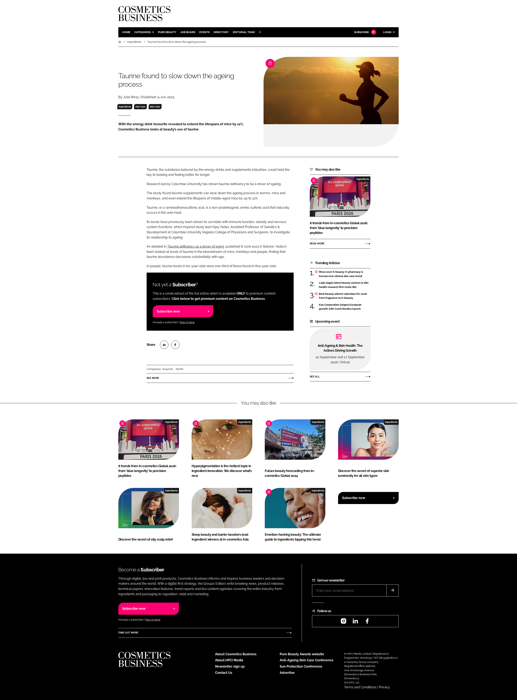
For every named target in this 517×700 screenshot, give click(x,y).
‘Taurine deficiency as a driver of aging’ (195, 246)
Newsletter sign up (230, 666)
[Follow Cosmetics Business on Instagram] (343, 622)
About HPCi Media (229, 660)
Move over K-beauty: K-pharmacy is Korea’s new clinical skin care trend (344, 274)
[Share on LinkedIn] (164, 345)
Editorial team (244, 32)
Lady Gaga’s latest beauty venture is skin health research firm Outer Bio (344, 285)
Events (204, 32)
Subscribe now (168, 311)
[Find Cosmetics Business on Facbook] (367, 622)
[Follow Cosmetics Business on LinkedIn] (355, 622)
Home (126, 32)
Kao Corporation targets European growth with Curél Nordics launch (344, 307)
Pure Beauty (167, 32)
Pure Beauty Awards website (302, 654)
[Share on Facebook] (175, 345)
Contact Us (223, 673)
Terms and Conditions (360, 687)
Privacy (384, 687)
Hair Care (140, 106)
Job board (187, 32)
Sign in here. (187, 322)
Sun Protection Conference (301, 666)
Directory (221, 32)
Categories (142, 32)
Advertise (287, 673)
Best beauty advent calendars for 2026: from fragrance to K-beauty (344, 296)
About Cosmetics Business (235, 654)
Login (387, 32)
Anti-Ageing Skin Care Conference (306, 660)
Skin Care (155, 106)
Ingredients (125, 106)
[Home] (120, 41)
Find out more (128, 632)
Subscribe (361, 32)
